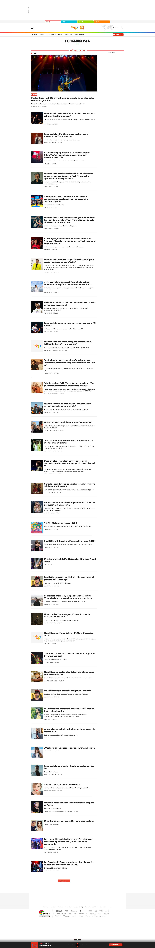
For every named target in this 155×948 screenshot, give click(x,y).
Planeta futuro (99, 913)
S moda (88, 916)
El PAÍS (59, 911)
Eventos (60, 34)
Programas (52, 34)
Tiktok (71, 889)
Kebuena (104, 913)
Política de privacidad (63, 907)
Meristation (102, 916)
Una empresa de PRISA (45, 912)
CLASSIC (65, 22)
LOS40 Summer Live (79, 34)
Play (77, 945)
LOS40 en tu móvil (97, 907)
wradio (75, 913)
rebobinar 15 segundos (72, 945)
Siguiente (63, 881)
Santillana (74, 911)
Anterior (68, 945)
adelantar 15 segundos (83, 945)
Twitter (77, 889)
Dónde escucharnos (107, 907)
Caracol (106, 911)
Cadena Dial (87, 913)
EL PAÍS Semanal (93, 913)
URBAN (97, 22)
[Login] (121, 27)
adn (100, 911)
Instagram (68, 889)
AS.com (95, 911)
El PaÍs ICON (81, 916)
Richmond (58, 916)
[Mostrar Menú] (33, 27)
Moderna (66, 916)
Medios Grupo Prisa (44, 916)
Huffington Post (61, 913)
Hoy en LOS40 (68, 34)
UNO (70, 913)
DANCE (81, 22)
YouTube (74, 889)
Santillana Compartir (83, 911)
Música (42, 34)
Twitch (84, 889)
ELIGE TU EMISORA (115, 944)
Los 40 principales (67, 911)
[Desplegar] (77, 939)
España (115, 27)
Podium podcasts (74, 916)
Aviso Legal (45, 907)
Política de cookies (74, 907)
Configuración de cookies (85, 907)
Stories (87, 889)
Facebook (80, 889)
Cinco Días (81, 913)
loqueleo (94, 916)
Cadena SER (89, 911)
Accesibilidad (53, 907)
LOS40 (48, 22)
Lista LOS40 (34, 34)
